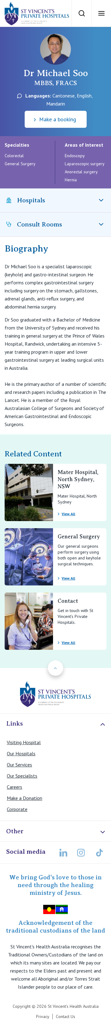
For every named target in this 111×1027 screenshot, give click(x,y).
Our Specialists (22, 776)
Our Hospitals (21, 753)
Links (14, 723)
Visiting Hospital (24, 742)
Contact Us (65, 1016)
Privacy (42, 1016)
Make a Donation (24, 798)
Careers (14, 787)
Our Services (19, 765)
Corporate (17, 809)
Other (14, 831)
